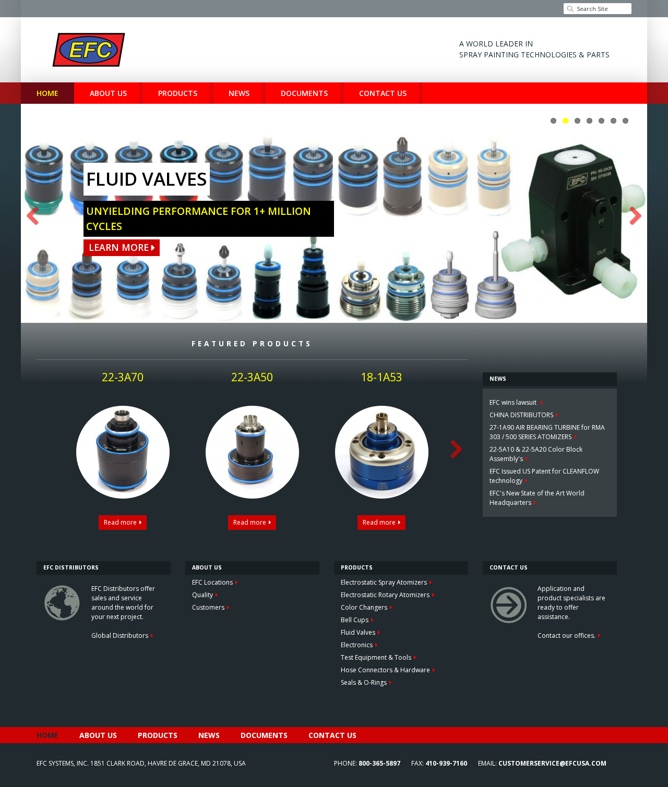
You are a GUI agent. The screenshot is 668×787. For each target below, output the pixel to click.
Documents (304, 93)
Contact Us (383, 93)
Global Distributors (119, 635)
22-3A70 (123, 377)
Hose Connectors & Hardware (385, 669)
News (239, 93)
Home (47, 93)
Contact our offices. (566, 635)
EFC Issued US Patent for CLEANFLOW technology (544, 476)
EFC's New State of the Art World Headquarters (537, 498)
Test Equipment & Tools (376, 657)
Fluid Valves (358, 632)
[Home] (88, 50)
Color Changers (364, 607)
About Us (108, 93)
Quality (202, 594)
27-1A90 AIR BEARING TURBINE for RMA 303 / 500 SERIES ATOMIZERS (547, 432)
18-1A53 (381, 377)
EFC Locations (212, 582)
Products (177, 93)
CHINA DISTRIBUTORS (521, 414)
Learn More (119, 247)
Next (631, 216)
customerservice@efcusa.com (552, 763)
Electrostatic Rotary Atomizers (385, 594)
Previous (36, 216)
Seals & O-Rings (364, 682)
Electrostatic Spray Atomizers (384, 582)
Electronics (357, 644)
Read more (120, 522)
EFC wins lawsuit (514, 402)
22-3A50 (252, 377)
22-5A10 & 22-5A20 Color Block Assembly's (536, 454)
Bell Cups (354, 619)
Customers (208, 607)
